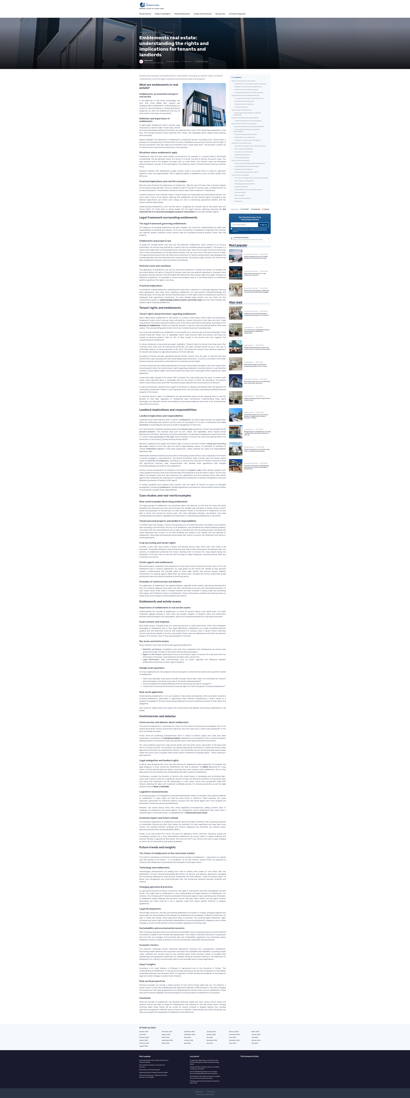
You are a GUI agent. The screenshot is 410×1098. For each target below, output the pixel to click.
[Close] (243, 543)
